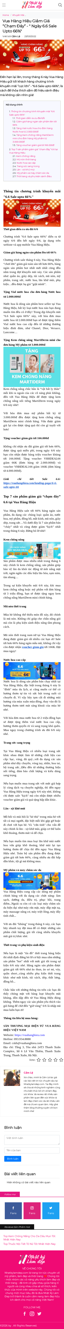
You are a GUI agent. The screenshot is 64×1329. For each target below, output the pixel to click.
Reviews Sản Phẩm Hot (17, 1227)
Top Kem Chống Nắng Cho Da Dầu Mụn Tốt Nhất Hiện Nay (29, 1238)
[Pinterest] (39, 1314)
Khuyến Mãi (18, 15)
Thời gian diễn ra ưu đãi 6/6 (30, 118)
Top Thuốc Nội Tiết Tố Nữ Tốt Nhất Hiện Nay (29, 1243)
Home (6, 15)
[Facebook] (24, 1314)
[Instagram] (32, 1314)
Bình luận (12, 1158)
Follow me (10, 1194)
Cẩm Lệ (28, 1072)
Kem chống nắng (25, 156)
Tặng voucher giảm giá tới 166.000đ (35, 145)
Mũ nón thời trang (27, 159)
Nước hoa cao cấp (26, 163)
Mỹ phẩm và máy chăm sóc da (33, 173)
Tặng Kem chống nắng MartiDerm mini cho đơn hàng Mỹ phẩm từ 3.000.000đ (33, 138)
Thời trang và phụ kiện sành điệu (34, 176)
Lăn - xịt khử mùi (26, 169)
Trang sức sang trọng (28, 166)
